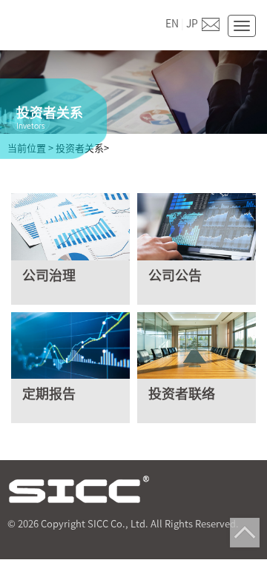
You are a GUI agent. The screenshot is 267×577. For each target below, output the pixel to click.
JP (192, 23)
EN (172, 23)
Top (245, 532)
